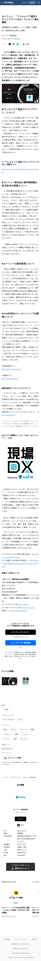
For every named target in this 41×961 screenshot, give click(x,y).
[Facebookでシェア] (13, 44)
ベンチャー (7, 734)
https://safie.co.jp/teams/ (10, 379)
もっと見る (35, 882)
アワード (24, 729)
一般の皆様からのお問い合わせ (20, 953)
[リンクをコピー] (27, 44)
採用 (16, 734)
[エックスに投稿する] (9, 44)
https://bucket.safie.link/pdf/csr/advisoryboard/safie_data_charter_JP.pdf (20, 564)
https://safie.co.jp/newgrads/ (11, 369)
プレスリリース (15, 777)
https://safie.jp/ (24, 604)
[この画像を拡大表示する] (9, 681)
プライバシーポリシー (20, 939)
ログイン (25, 2)
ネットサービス (8, 719)
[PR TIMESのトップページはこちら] (8, 2)
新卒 (15, 739)
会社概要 (7, 939)
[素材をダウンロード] (23, 44)
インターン (26, 734)
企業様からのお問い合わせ (20, 948)
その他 (5, 709)
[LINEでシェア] (17, 44)
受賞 (32, 729)
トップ (5, 777)
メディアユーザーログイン (20, 632)
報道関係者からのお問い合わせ (20, 944)
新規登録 (32, 2)
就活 (5, 729)
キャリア (24, 739)
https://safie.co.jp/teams (19, 611)
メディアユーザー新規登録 (20, 643)
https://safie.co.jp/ (28, 608)
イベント (6, 739)
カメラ (20, 719)
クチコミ (13, 729)
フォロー (20, 819)
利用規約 (34, 939)
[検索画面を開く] (39, 2)
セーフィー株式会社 (29, 777)
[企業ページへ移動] (20, 798)
